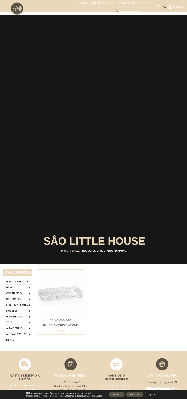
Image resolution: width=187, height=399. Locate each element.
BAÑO (9, 287)
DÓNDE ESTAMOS (129, 3)
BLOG (149, 3)
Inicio (64, 251)
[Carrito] (164, 7)
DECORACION (14, 299)
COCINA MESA (14, 293)
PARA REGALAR (15, 316)
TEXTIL (10, 322)
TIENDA (81, 3)
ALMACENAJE (14, 328)
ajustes (98, 396)
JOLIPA (9, 340)
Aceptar (116, 394)
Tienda (74, 251)
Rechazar (134, 394)
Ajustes (152, 394)
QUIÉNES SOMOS (102, 3)
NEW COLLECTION (16, 281)
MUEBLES (12, 311)
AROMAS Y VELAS (16, 334)
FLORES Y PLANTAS (17, 305)
